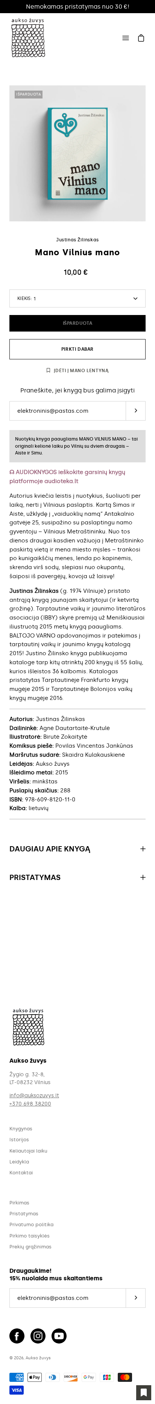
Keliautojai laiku (28, 1151)
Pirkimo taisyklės (29, 1236)
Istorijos (19, 1139)
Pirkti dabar (77, 349)
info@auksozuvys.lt (34, 1095)
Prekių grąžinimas (30, 1247)
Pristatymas (35, 877)
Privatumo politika (31, 1224)
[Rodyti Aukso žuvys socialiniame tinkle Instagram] (38, 1335)
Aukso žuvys (38, 1357)
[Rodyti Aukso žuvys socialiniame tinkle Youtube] (59, 1335)
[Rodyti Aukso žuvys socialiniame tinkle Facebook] (16, 1335)
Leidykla (19, 1162)
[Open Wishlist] (143, 1392)
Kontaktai (21, 1172)
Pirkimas (19, 1203)
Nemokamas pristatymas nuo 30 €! (77, 6)
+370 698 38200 (30, 1104)
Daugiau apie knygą (49, 848)
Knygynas (20, 1128)
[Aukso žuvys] (28, 38)
